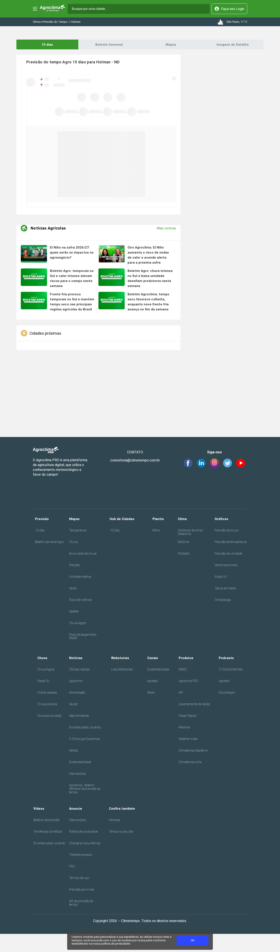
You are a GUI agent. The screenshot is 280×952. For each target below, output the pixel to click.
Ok (192, 940)
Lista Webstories (122, 669)
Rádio (151, 692)
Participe (114, 820)
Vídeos (38, 809)
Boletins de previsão (46, 820)
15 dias (47, 45)
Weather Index (188, 739)
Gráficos (221, 519)
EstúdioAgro (227, 692)
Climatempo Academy (193, 750)
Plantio (158, 519)
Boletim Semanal (109, 45)
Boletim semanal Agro (49, 542)
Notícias (75, 658)
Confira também (122, 809)
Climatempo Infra (190, 762)
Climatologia (223, 600)
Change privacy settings (85, 843)
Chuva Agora (77, 623)
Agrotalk (152, 681)
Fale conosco (77, 820)
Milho (156, 530)
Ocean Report (187, 715)
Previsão (42, 519)
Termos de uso (79, 878)
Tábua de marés (225, 588)
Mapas (171, 45)
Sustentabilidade (80, 762)
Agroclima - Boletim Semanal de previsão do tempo (84, 788)
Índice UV (221, 576)
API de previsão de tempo (81, 902)
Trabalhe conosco (80, 854)
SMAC (183, 669)
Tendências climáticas (47, 831)
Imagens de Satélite (233, 45)
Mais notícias (166, 228)
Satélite (74, 611)
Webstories (120, 658)
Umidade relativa (80, 576)
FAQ (72, 866)
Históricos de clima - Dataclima (191, 532)
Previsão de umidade (228, 553)
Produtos (186, 658)
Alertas (73, 750)
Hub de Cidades (122, 519)
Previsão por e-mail (81, 889)
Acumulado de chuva (82, 553)
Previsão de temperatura (231, 542)
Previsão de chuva (226, 530)
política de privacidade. (116, 943)
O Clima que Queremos (84, 739)
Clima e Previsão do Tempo (50, 21)
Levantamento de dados (194, 704)
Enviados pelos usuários (85, 727)
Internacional (77, 773)
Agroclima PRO (188, 681)
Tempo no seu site (121, 831)
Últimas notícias (79, 669)
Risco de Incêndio (80, 600)
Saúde (73, 704)
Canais (152, 658)
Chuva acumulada (49, 715)
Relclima (183, 542)
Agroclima (75, 681)
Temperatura (77, 530)
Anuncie (75, 809)
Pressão (74, 565)
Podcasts (184, 553)
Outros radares (47, 692)
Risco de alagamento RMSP (82, 636)
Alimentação (77, 692)
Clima (182, 519)
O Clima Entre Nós (231, 669)
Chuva (73, 542)
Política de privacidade (83, 831)
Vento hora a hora (226, 565)
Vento (73, 588)
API (181, 692)
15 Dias (115, 530)
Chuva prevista (47, 704)
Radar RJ (43, 681)
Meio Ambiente (79, 715)
